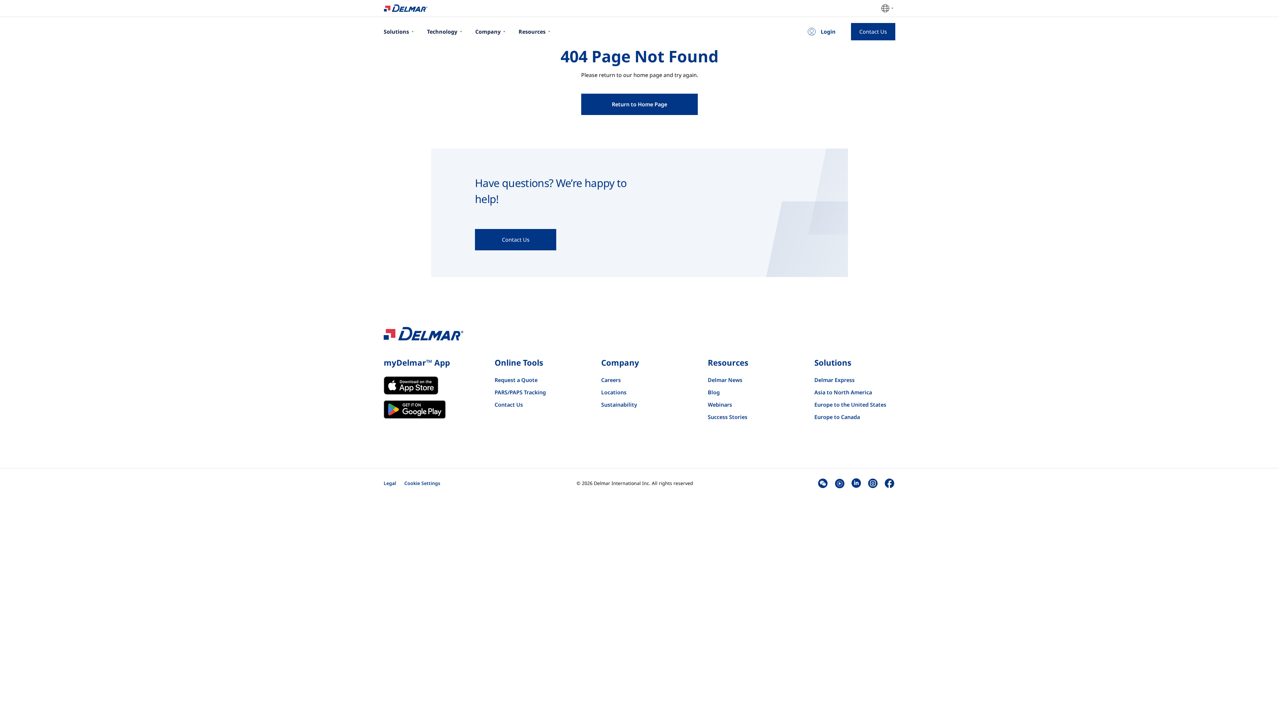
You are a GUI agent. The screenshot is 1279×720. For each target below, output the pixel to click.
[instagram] (873, 483)
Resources (532, 31)
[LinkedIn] (856, 483)
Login (828, 32)
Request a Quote (516, 380)
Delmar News (725, 380)
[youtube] (839, 483)
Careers (611, 380)
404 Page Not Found (639, 56)
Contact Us (509, 404)
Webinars (720, 404)
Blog (714, 392)
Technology (442, 31)
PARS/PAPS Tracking (520, 392)
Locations (614, 392)
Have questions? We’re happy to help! (551, 191)
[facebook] (889, 483)
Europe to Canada (837, 417)
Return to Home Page (639, 104)
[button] (823, 483)
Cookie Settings (422, 483)
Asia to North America (843, 392)
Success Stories (727, 417)
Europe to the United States (850, 404)
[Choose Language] (887, 8)
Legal (390, 483)
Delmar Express (834, 380)
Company (488, 31)
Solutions (396, 31)
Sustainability (619, 404)
